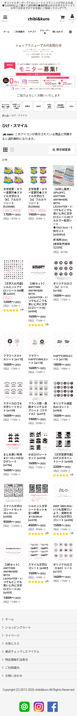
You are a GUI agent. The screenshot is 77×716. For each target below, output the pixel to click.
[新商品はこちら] (27, 106)
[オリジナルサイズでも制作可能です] (16, 106)
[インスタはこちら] (39, 706)
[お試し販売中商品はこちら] (49, 106)
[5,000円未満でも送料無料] (60, 106)
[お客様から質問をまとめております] (71, 106)
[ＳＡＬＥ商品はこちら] (38, 106)
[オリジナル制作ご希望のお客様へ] (5, 106)
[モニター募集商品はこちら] (38, 76)
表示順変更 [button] (63, 149)
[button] (5, 19)
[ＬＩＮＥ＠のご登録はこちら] (24, 706)
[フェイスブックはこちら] (52, 706)
